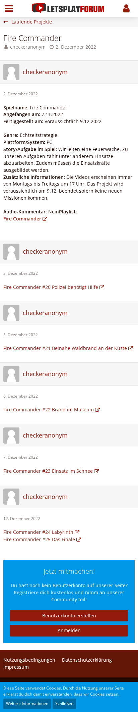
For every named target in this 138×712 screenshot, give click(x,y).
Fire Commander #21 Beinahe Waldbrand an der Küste (65, 348)
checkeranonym (28, 47)
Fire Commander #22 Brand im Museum (48, 409)
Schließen (64, 703)
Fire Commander (22, 218)
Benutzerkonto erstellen (69, 615)
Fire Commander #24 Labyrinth (38, 532)
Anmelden (69, 630)
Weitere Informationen (27, 703)
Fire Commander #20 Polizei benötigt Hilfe (50, 287)
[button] (9, 8)
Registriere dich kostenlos (43, 592)
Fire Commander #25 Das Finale (39, 539)
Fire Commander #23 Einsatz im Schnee (48, 471)
